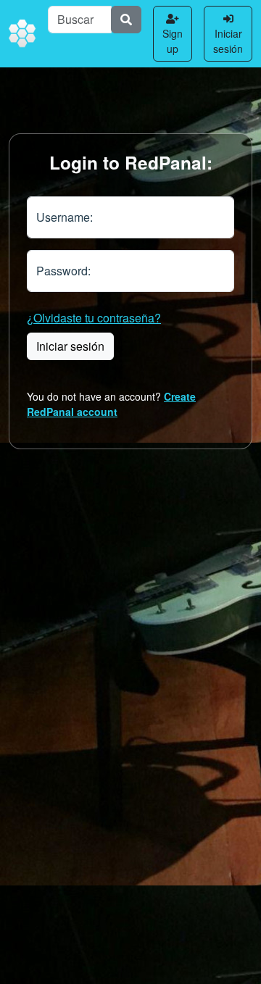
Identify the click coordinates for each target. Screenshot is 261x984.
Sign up (172, 41)
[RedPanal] (22, 34)
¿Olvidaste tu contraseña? (94, 317)
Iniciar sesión (228, 41)
